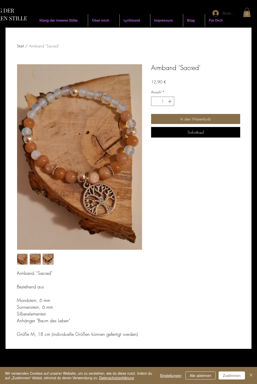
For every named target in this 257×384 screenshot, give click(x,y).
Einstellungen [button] (170, 375)
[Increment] (170, 101)
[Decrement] (155, 101)
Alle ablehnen (200, 375)
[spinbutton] (162, 101)
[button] (247, 12)
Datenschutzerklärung (116, 377)
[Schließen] (251, 375)
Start (20, 46)
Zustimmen (232, 375)
